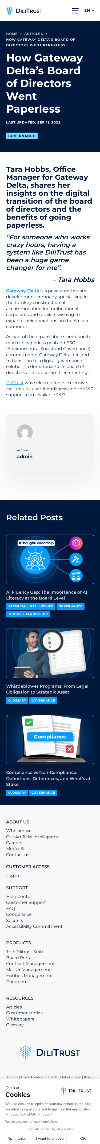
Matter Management (28, 969)
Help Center (19, 896)
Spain (77, 1077)
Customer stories (24, 1012)
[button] (89, 10)
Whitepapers (20, 1019)
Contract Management (30, 963)
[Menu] (75, 10)
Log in (12, 875)
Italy (87, 1077)
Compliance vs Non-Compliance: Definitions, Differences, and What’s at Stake (48, 778)
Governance (21, 136)
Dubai (65, 1077)
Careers (14, 842)
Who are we (19, 830)
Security (14, 920)
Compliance (19, 914)
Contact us (17, 854)
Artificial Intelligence (31, 606)
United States (32, 1077)
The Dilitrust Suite (25, 951)
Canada (51, 1077)
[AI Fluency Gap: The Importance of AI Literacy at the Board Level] (50, 559)
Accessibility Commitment (34, 926)
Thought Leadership (28, 614)
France (12, 1077)
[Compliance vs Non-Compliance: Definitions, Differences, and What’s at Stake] (50, 740)
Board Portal (19, 957)
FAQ (10, 908)
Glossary (17, 700)
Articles (14, 1007)
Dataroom (17, 981)
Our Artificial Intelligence (32, 836)
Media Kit (16, 848)
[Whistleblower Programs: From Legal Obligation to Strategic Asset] (50, 653)
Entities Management (29, 975)
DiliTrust (15, 382)
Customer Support (26, 902)
